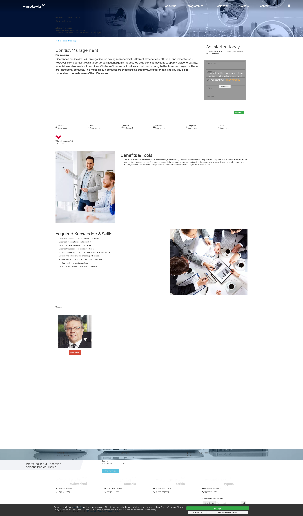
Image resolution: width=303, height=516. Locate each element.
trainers (244, 5)
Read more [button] (74, 352)
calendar (222, 5)
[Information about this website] (289, 6)
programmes (196, 5)
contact (264, 5)
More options (197, 512)
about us (170, 5)
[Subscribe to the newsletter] (243, 503)
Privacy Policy (232, 79)
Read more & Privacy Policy (227, 512)
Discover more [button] (111, 471)
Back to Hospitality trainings (66, 41)
